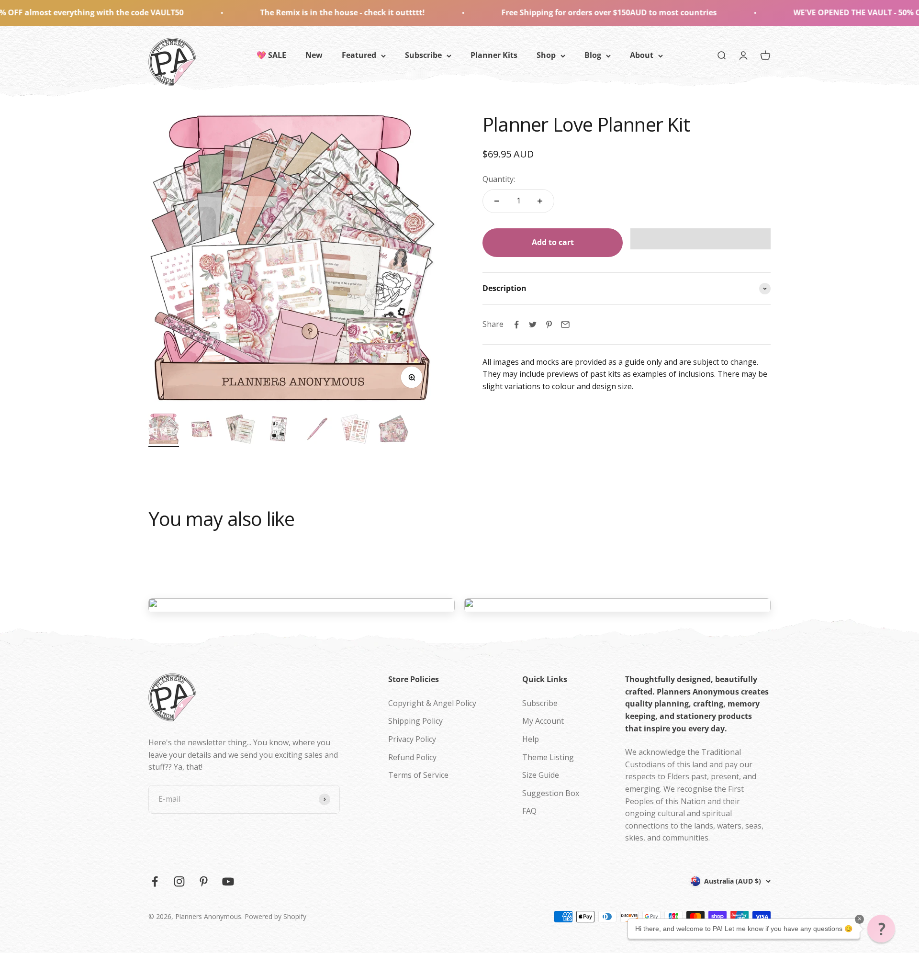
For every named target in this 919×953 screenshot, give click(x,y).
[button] (700, 238)
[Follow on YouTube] (228, 881)
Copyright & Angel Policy (432, 703)
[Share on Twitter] (533, 324)
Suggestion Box (550, 793)
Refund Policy (412, 757)
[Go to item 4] (278, 430)
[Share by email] (565, 324)
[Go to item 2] (202, 430)
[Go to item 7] (393, 430)
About (641, 55)
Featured (359, 55)
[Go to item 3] (240, 430)
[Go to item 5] (317, 430)
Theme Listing (548, 757)
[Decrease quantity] (497, 201)
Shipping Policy (415, 721)
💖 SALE (271, 55)
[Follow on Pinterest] (203, 881)
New (314, 55)
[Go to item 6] (355, 430)
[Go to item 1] (163, 430)
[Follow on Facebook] (154, 881)
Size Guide (540, 775)
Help (530, 739)
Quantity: (498, 179)
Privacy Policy (412, 739)
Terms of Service (418, 775)
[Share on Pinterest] (549, 324)
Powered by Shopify (275, 916)
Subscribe (423, 55)
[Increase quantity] (540, 201)
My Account (543, 721)
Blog (592, 55)
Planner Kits (494, 55)
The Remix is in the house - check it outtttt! (271, 12)
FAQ (529, 811)
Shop (546, 55)
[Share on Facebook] (516, 324)
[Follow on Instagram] (179, 881)
